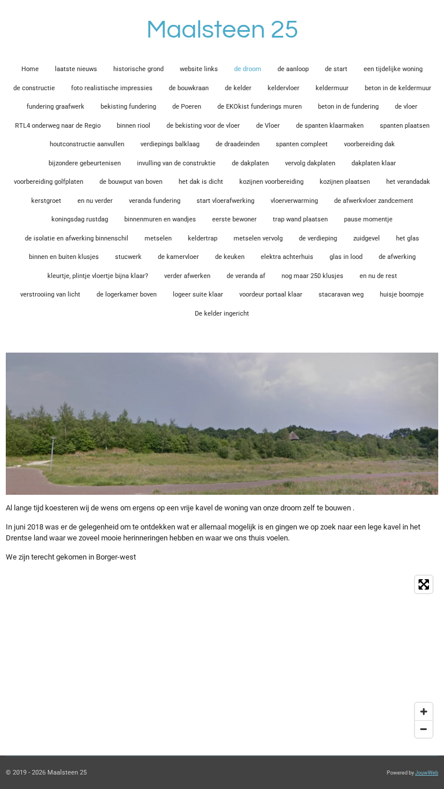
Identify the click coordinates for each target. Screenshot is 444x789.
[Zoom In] (423, 711)
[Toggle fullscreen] (423, 584)
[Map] (222, 656)
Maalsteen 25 (222, 30)
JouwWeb (426, 773)
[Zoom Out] (423, 729)
